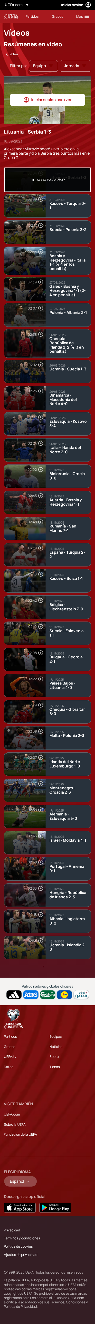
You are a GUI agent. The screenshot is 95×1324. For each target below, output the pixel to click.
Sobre (54, 1056)
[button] (81, 16)
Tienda (54, 1066)
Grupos (9, 1046)
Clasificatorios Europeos (11, 16)
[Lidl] (64, 994)
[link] (32, 16)
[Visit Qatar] (81, 994)
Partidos (10, 1036)
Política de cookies (18, 1246)
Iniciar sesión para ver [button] (51, 99)
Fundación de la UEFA (20, 1134)
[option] (47, 179)
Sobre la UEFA (15, 1124)
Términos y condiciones (22, 1238)
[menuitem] (34, 16)
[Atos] (31, 994)
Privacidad (12, 1230)
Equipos (55, 1036)
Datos (8, 1066)
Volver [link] (14, 54)
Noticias (55, 1046)
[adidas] (14, 994)
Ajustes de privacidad (20, 1254)
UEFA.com (12, 1114)
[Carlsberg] (48, 994)
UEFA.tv (10, 1056)
